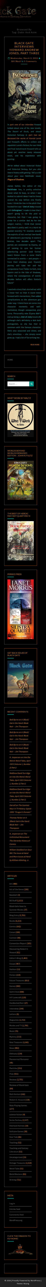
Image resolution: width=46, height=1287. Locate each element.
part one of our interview (21, 124)
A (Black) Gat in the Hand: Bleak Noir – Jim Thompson (19, 723)
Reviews (12, 1079)
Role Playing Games (18, 1105)
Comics (12, 926)
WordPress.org (15, 1220)
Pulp (11, 1074)
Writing (12, 1179)
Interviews (14, 1008)
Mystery (12, 1036)
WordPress (35, 1280)
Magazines (14, 1020)
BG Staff (12, 900)
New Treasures (15, 1042)
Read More (36, 344)
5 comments (30, 61)
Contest (13, 937)
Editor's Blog (15, 958)
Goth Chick (14, 992)
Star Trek (13, 1137)
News (11, 1048)
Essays (12, 963)
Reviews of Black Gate (19, 1085)
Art (10, 883)
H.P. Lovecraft (15, 997)
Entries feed (14, 1209)
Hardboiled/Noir (16, 1003)
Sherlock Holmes (16, 1125)
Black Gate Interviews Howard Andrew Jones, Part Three (24, 48)
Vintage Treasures (17, 1163)
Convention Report (17, 943)
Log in (12, 1203)
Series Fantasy (15, 1120)
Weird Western (15, 1174)
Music (11, 1031)
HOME (10, 359)
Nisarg (26, 1283)
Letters (12, 1014)
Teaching (13, 1142)
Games (12, 986)
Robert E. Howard (17, 1099)
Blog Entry (14, 915)
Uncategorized (15, 1157)
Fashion (12, 969)
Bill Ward (16, 61)
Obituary (13, 1053)
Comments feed (16, 1214)
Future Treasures (16, 980)
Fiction (12, 975)
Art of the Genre (16, 889)
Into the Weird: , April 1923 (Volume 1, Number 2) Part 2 (20, 780)
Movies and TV (15, 1025)
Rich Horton (14, 1094)
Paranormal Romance (19, 1059)
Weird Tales (14, 1168)
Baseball (13, 895)
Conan (12, 932)
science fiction (15, 1114)
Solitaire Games (16, 1131)
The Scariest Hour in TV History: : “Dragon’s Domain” (20, 808)
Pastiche (13, 1068)
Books (12, 921)
